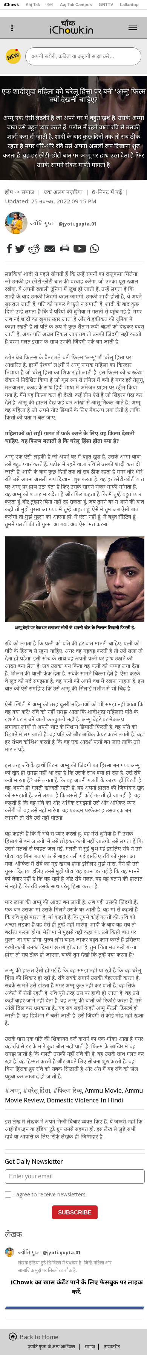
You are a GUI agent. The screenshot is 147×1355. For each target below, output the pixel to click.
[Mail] (49, 248)
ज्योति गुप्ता (30, 1252)
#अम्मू (12, 1090)
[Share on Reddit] (33, 248)
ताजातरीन (112, 1346)
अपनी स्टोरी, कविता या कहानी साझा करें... (73, 56)
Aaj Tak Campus (76, 4)
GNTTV (106, 4)
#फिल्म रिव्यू (67, 1090)
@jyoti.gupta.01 (77, 224)
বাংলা (50, 4)
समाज (27, 191)
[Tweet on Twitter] (19, 248)
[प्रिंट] (64, 248)
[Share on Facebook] (9, 249)
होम (9, 191)
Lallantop (129, 4)
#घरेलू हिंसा (36, 1090)
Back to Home (39, 1337)
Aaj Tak (33, 4)
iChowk (11, 4)
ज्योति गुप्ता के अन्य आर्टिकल (51, 1346)
